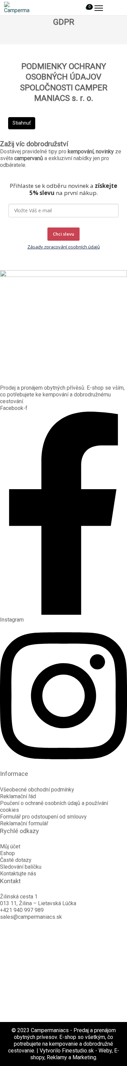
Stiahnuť (22, 123)
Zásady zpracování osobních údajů (63, 247)
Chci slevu (63, 234)
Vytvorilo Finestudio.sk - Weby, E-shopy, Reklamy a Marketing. (74, 1054)
